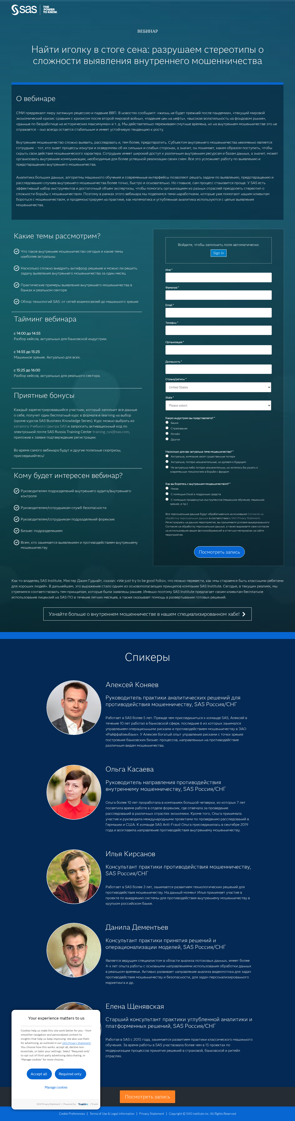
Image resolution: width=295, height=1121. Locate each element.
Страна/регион (175, 379)
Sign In (218, 253)
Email (169, 305)
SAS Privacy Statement (245, 518)
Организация (174, 342)
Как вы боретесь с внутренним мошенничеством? (197, 483)
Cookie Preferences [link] (72, 1113)
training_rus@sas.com (111, 432)
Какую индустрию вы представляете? (190, 418)
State (169, 397)
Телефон (171, 322)
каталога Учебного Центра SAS (40, 426)
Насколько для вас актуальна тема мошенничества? (199, 451)
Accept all (39, 1074)
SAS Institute (56, 14)
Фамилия (172, 287)
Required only (70, 1074)
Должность (173, 361)
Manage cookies (56, 1087)
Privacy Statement (151, 1113)
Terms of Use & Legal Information (112, 1113)
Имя (168, 270)
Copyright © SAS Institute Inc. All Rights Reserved (202, 1113)
